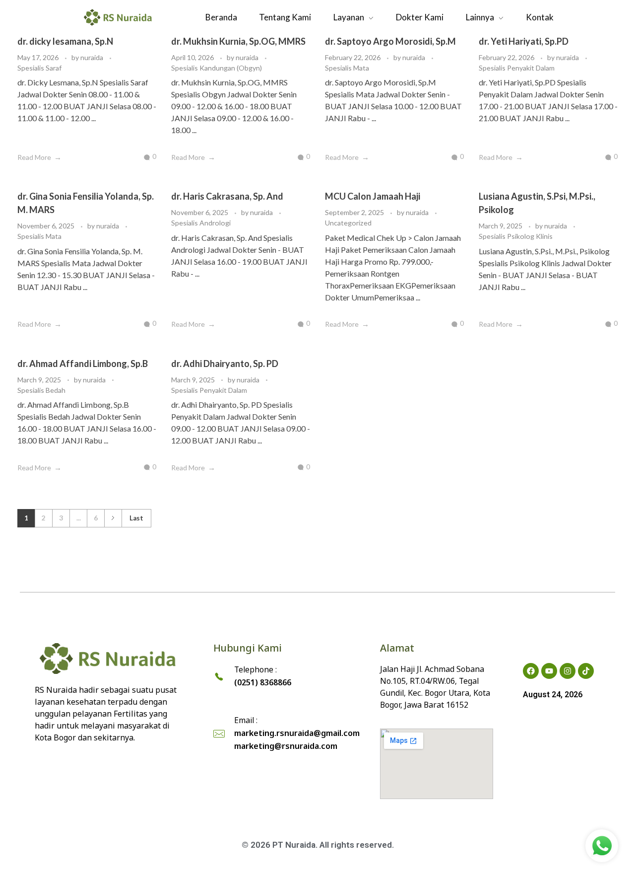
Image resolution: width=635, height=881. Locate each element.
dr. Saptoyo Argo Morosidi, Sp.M (390, 41)
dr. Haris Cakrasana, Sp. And (227, 196)
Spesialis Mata (347, 68)
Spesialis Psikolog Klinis (516, 236)
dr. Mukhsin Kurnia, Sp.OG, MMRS (238, 41)
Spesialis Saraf (39, 68)
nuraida (92, 57)
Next (113, 518)
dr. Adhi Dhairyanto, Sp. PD (224, 363)
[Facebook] (531, 671)
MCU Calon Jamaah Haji (372, 196)
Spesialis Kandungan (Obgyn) (216, 68)
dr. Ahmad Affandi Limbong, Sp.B (82, 363)
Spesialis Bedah (41, 390)
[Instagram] (567, 671)
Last (136, 518)
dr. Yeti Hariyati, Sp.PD (524, 41)
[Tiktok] (586, 671)
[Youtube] (549, 671)
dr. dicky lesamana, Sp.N (65, 41)
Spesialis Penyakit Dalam (517, 68)
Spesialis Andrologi (201, 223)
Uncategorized (348, 223)
